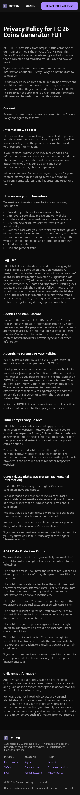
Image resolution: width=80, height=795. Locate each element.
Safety (7, 767)
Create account (33, 767)
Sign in (30, 5)
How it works (11, 762)
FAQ (6, 772)
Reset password (33, 772)
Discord (52, 762)
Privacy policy (55, 772)
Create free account (60, 5)
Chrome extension (58, 767)
